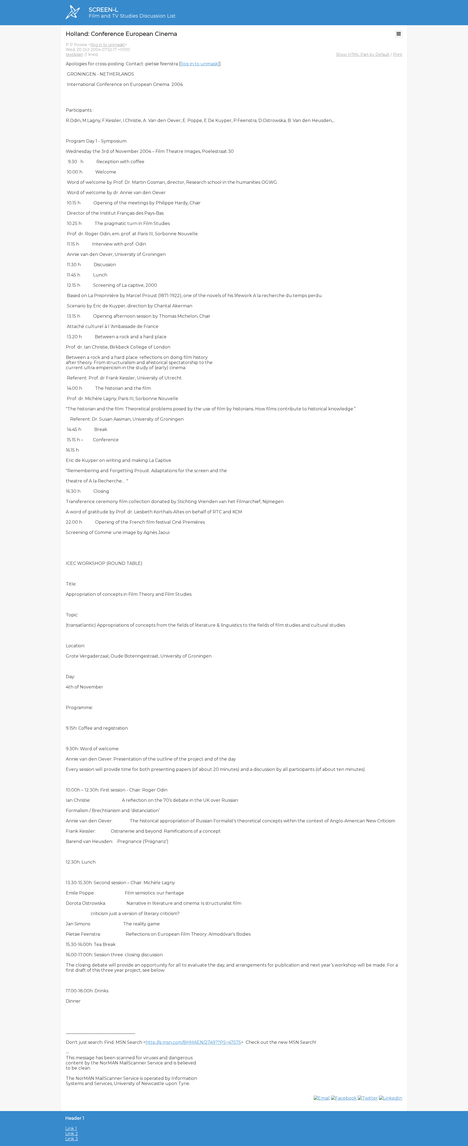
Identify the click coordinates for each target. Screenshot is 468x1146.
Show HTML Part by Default (362, 54)
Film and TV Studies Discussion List (132, 16)
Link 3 (71, 1138)
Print (397, 54)
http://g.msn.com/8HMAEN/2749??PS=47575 (193, 1042)
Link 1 (71, 1128)
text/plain (74, 54)
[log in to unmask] (107, 44)
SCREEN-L (103, 9)
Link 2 (71, 1133)
